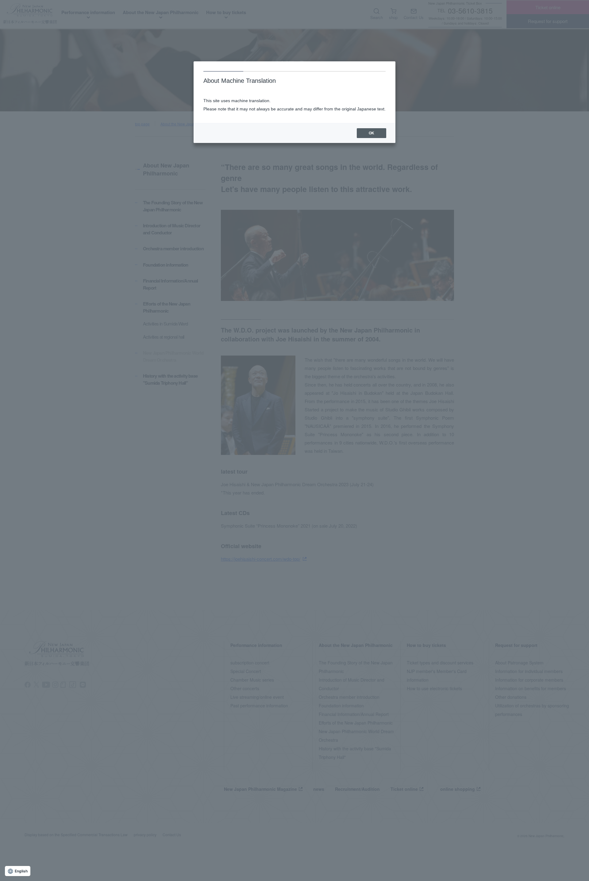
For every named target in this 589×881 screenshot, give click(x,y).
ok (371, 133)
